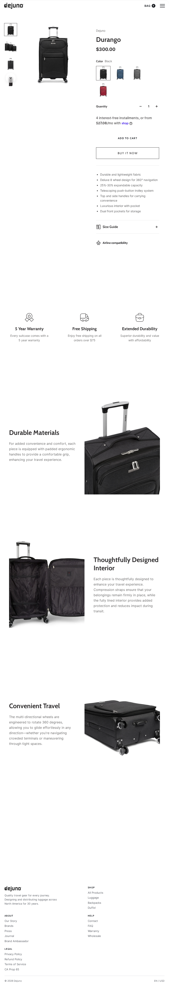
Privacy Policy (13, 954)
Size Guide (110, 227)
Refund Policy (13, 959)
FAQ (90, 925)
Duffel (92, 907)
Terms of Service (15, 964)
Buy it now (128, 153)
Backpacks (94, 902)
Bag (149, 5)
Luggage (93, 897)
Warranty (93, 931)
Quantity (101, 106)
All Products (95, 892)
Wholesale (94, 936)
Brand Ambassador (17, 941)
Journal (9, 936)
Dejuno (100, 30)
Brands (9, 925)
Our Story (11, 921)
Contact (93, 921)
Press (8, 931)
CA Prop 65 (12, 969)
